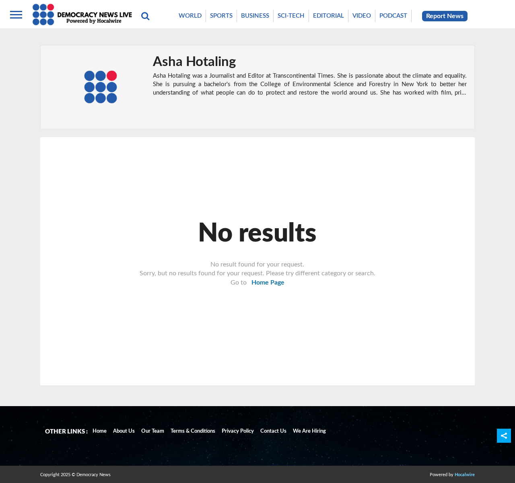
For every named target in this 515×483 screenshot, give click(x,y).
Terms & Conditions (193, 431)
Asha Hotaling (194, 61)
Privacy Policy (238, 431)
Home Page (267, 282)
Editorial (328, 16)
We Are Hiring (309, 431)
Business (255, 16)
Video (361, 16)
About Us (124, 431)
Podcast (393, 16)
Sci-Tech (291, 16)
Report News (445, 16)
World (190, 16)
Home (100, 431)
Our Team (152, 431)
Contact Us (273, 431)
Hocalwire (465, 475)
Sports (221, 16)
